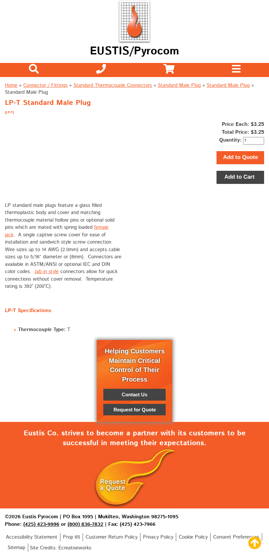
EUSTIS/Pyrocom (134, 51)
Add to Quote (240, 157)
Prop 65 (71, 537)
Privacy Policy (158, 537)
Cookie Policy (193, 537)
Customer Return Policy (111, 537)
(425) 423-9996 (41, 524)
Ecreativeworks (74, 547)
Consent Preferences (236, 537)
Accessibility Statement (31, 537)
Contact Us (134, 394)
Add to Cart (240, 177)
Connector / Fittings (45, 85)
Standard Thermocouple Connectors (112, 85)
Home (11, 85)
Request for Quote (135, 409)
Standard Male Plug (179, 85)
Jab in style (46, 271)
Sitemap (16, 547)
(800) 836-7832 (85, 524)
